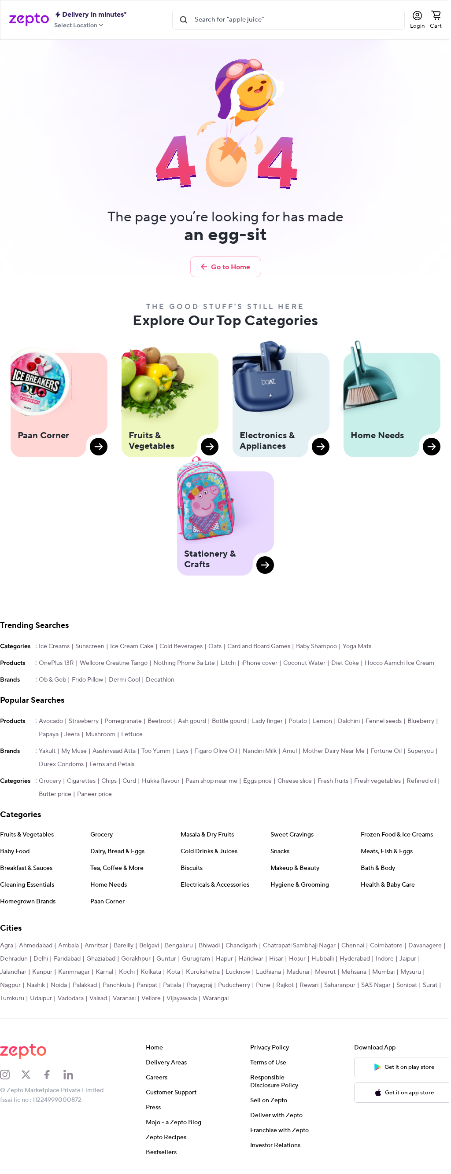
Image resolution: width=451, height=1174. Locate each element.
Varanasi (124, 998)
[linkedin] (74, 1074)
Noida (59, 985)
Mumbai (383, 972)
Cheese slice (294, 781)
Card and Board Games (258, 646)
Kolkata (150, 972)
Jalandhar (13, 972)
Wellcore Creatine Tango (114, 663)
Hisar (276, 959)
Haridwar (251, 959)
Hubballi (322, 959)
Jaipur (407, 959)
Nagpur (10, 985)
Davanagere (425, 946)
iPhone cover (259, 663)
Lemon (322, 721)
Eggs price (257, 781)
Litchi (228, 663)
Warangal (216, 998)
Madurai (298, 972)
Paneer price (94, 794)
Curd (129, 781)
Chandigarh (241, 946)
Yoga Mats (357, 646)
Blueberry (420, 721)
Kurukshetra (203, 972)
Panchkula (117, 985)
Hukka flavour (161, 781)
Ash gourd (192, 721)
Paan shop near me (211, 781)
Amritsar (96, 946)
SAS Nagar (376, 985)
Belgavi (149, 946)
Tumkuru (12, 998)
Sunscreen (89, 646)
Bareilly (123, 946)
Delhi (40, 959)
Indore (385, 959)
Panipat (147, 985)
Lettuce (132, 734)
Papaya (49, 734)
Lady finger (267, 721)
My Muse (74, 751)
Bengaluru (179, 946)
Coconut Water (304, 663)
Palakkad (85, 985)
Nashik (35, 985)
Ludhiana (268, 972)
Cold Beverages (181, 646)
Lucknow (238, 972)
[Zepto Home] (29, 19)
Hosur (297, 959)
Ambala (68, 946)
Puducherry (234, 985)
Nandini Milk (260, 751)
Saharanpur (339, 985)
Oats (215, 646)
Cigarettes (81, 781)
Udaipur (41, 998)
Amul (289, 751)
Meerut (325, 972)
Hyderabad (355, 959)
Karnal (104, 972)
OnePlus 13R (56, 663)
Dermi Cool (124, 680)
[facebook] (52, 1074)
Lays (182, 751)
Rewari (308, 985)
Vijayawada (181, 998)
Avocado (51, 721)
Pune (263, 985)
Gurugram (196, 959)
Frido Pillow (87, 680)
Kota (173, 972)
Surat (430, 985)
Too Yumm (155, 751)
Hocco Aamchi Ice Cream (399, 663)
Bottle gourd (229, 721)
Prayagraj (199, 985)
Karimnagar (74, 972)
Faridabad (67, 959)
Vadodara (71, 998)
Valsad (98, 998)
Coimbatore (386, 946)
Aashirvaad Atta (114, 751)
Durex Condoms (61, 764)
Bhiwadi (209, 946)
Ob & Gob (52, 680)
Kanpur (42, 972)
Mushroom (100, 734)
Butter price (55, 794)
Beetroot (160, 721)
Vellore (151, 998)
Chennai (352, 946)
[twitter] (31, 1074)
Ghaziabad (100, 959)
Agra (6, 946)
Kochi (127, 972)
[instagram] (10, 1074)
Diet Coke (345, 663)
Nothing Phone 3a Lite (184, 663)
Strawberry (84, 721)
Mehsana (353, 972)
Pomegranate (123, 721)
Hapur (224, 959)
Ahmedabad (35, 946)
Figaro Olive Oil (215, 751)
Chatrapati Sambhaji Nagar (299, 946)
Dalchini (349, 721)
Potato (297, 721)
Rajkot (285, 985)
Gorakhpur (136, 959)
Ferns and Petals (111, 764)
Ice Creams (54, 646)
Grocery (50, 781)
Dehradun (14, 959)
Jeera (72, 734)
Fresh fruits (333, 781)
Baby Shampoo (316, 646)
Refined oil (421, 781)
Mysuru (410, 972)
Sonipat (406, 985)
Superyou (420, 751)
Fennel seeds (384, 721)
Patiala (172, 985)
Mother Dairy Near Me (334, 751)
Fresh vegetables (377, 781)
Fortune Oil (386, 751)
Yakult (47, 751)
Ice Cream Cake (132, 646)
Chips (109, 781)
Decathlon (160, 680)
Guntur (166, 959)
